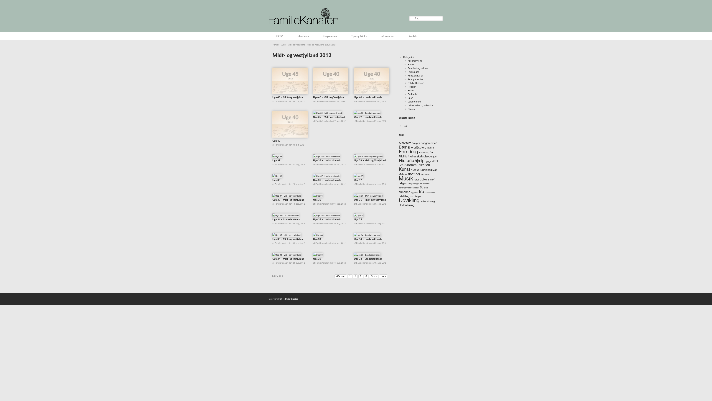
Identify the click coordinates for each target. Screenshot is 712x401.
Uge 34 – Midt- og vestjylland (288, 259)
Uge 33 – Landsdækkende (368, 259)
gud (434, 156)
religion (403, 183)
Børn (403, 147)
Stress (424, 187)
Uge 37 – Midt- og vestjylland (288, 200)
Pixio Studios (291, 298)
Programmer (330, 36)
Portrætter (413, 94)
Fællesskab (415, 156)
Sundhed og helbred (418, 68)
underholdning (427, 201)
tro (421, 191)
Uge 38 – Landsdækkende (327, 160)
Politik (411, 90)
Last (383, 276)
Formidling (423, 152)
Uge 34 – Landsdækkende (368, 239)
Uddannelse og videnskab (421, 105)
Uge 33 (317, 259)
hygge (428, 161)
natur (416, 179)
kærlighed (426, 170)
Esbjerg (421, 147)
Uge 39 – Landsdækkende (368, 117)
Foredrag (408, 151)
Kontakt (413, 36)
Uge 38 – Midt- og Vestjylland (370, 160)
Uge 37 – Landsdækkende (327, 180)
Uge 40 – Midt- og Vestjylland (329, 97)
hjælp (419, 160)
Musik (406, 178)
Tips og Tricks (359, 36)
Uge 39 (276, 160)
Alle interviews (415, 60)
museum (426, 174)
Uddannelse (430, 192)
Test (405, 125)
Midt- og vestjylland (296, 44)
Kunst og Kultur (415, 75)
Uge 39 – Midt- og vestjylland (329, 117)
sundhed (404, 192)
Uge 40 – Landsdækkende (368, 97)
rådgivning (413, 183)
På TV (279, 36)
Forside (276, 44)
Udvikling (409, 200)
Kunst (404, 169)
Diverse (412, 108)
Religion (412, 86)
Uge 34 (317, 239)
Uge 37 (358, 180)
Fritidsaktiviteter (415, 82)
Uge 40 (276, 141)
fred (432, 152)
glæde (427, 156)
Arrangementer (415, 79)
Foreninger (413, 71)
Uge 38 (276, 180)
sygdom (414, 192)
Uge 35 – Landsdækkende (327, 220)
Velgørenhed (414, 101)
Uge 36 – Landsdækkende (286, 220)
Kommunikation (418, 164)
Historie (406, 160)
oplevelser (427, 179)
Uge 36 (317, 200)
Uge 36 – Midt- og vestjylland (370, 200)
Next (374, 276)
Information (387, 36)
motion (414, 173)
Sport (410, 97)
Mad (434, 170)
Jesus (403, 165)
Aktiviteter (405, 143)
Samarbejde (423, 183)
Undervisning (406, 205)
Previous (340, 276)
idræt (435, 161)
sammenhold (405, 187)
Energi (412, 147)
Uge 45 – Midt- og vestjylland (288, 97)
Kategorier (408, 56)
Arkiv (283, 44)
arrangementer (428, 143)
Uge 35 (358, 220)
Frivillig (403, 156)
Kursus (415, 170)
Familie (411, 64)
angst (415, 143)
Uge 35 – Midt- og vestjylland (288, 239)
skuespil (415, 187)
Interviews (303, 36)
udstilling (404, 196)
